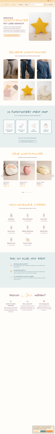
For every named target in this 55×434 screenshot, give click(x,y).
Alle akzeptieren (49, 431)
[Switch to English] (51, 1)
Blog (26, 4)
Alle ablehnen (43, 431)
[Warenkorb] (45, 4)
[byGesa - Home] (5, 4)
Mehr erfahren (35, 431)
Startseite (14, 4)
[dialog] (43, 429)
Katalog (21, 4)
